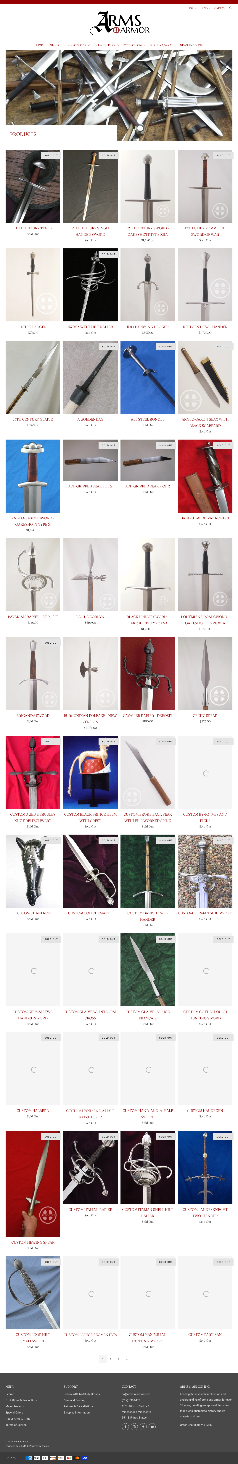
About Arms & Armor (18, 1418)
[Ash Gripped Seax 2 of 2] (147, 460)
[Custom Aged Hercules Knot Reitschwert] (33, 772)
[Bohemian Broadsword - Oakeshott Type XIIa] (205, 574)
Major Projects (15, 1406)
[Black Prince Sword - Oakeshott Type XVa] (147, 574)
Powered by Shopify (39, 1446)
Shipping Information (77, 1412)
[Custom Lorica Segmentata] (90, 1292)
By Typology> (133, 45)
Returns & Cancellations (79, 1406)
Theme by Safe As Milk (17, 1446)
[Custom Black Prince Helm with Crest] (90, 772)
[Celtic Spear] (205, 673)
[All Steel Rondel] (147, 377)
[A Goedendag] (90, 377)
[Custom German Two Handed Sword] (33, 969)
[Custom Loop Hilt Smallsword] (33, 1292)
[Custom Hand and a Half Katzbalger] (90, 1068)
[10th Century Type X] (33, 186)
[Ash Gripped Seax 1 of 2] (90, 460)
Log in (192, 8)
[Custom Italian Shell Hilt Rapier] (147, 1167)
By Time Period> (105, 45)
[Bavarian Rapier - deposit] (33, 574)
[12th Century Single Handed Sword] (90, 186)
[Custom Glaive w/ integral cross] (90, 969)
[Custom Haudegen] (205, 1068)
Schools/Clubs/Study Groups (82, 1394)
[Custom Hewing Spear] (33, 1184)
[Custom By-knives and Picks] (205, 772)
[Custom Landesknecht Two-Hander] (205, 1167)
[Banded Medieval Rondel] (205, 476)
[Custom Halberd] (33, 1068)
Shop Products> (74, 45)
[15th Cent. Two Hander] (205, 284)
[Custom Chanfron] (33, 871)
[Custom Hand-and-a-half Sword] (147, 1068)
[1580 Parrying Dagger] (147, 284)
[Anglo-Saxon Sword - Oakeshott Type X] (33, 476)
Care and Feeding (74, 1400)
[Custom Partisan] (205, 1292)
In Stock (53, 45)
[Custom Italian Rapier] (90, 1167)
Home (39, 45)
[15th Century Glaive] (33, 377)
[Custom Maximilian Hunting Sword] (147, 1292)
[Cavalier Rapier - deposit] (147, 673)
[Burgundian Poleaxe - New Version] (90, 673)
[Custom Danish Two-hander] (147, 871)
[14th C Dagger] (33, 284)
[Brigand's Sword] (33, 673)
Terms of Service (16, 1425)
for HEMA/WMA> (161, 45)
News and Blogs (191, 45)
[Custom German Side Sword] (205, 871)
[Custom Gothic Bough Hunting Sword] (205, 969)
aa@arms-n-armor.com (136, 1394)
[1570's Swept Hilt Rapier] (90, 284)
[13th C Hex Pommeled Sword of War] (205, 186)
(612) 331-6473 (131, 1400)
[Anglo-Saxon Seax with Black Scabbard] (205, 377)
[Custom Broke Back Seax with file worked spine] (147, 772)
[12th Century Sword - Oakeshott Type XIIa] (147, 186)
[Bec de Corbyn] (90, 574)
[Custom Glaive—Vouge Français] (147, 969)
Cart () (220, 8)
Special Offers (14, 1412)
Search (10, 1394)
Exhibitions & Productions (22, 1400)
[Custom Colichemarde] (90, 871)
